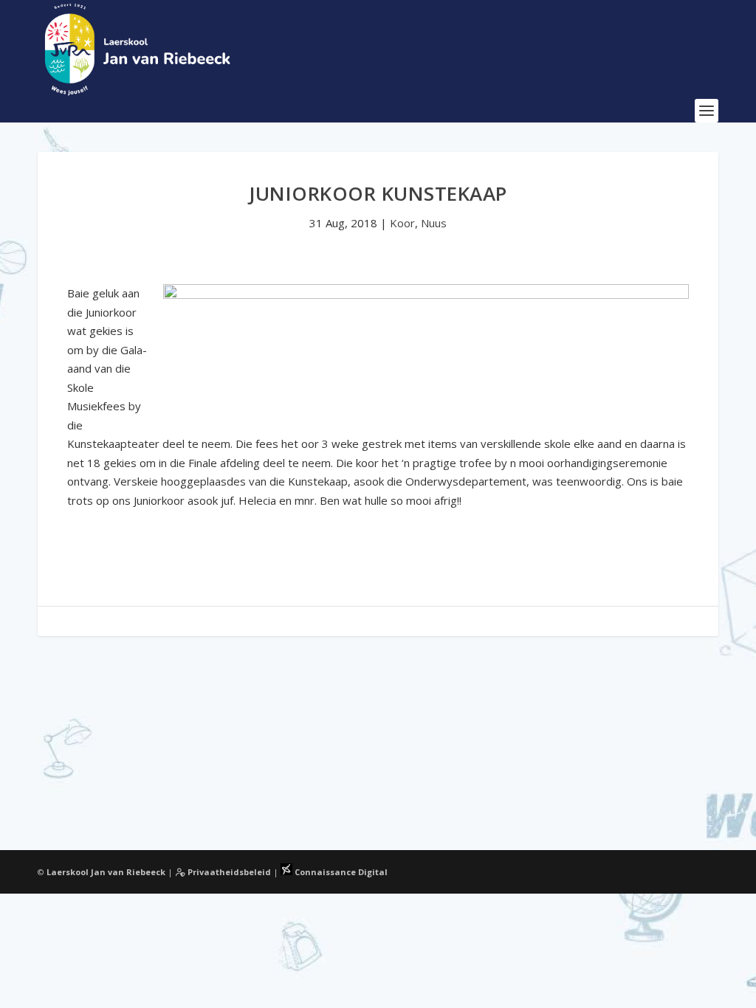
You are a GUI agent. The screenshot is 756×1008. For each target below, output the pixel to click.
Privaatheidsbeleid (228, 871)
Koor (402, 222)
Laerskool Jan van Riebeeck (106, 871)
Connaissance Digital (340, 871)
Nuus (434, 222)
